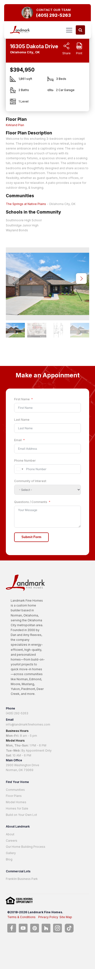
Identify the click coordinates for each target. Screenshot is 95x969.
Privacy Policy (48, 917)
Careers (11, 840)
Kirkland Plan (15, 125)
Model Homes (16, 802)
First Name (22, 399)
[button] (81, 278)
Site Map (65, 917)
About (10, 834)
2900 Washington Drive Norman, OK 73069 (22, 767)
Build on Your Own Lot (21, 815)
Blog (9, 859)
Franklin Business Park (22, 879)
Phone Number (25, 460)
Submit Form (31, 537)
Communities (15, 790)
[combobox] (19, 469)
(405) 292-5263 (17, 713)
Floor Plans (14, 796)
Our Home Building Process (25, 846)
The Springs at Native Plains (26, 204)
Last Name (21, 419)
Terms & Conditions (21, 917)
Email (18, 440)
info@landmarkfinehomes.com (28, 724)
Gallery (11, 853)
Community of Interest (30, 481)
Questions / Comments (30, 502)
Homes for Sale (17, 808)
